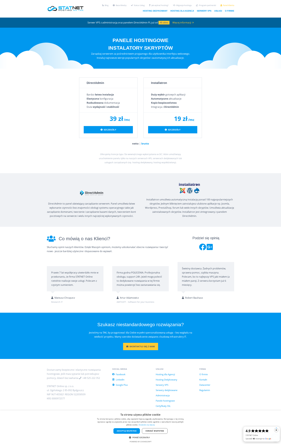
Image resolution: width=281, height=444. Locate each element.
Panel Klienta (228, 5)
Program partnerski (207, 5)
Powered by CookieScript (140, 441)
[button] (140, 437)
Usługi (218, 11)
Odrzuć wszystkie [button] (154, 431)
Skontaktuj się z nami (142, 346)
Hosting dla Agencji (165, 374)
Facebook (120, 374)
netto (135, 143)
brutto (145, 143)
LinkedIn (120, 379)
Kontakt (203, 379)
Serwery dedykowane (166, 390)
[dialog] (140, 427)
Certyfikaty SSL (163, 405)
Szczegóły (110, 130)
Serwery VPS (204, 11)
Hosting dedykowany (155, 11)
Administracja (163, 395)
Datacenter (204, 384)
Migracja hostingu (184, 5)
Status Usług (139, 5)
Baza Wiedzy (121, 5)
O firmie (229, 11)
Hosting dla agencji (182, 11)
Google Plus (122, 384)
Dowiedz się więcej (147, 425)
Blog (106, 5)
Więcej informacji (181, 22)
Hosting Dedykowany (166, 379)
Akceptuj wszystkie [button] (127, 431)
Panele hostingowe (165, 400)
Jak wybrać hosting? (160, 5)
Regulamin (204, 390)
